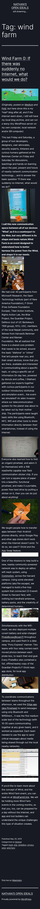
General (18, 842)
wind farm (11, 848)
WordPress (26, 899)
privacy (30, 845)
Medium (29, 104)
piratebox (22, 845)
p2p (15, 845)
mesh (11, 845)
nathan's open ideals (17, 893)
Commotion (8, 576)
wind (4, 848)
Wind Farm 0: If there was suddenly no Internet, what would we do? (16, 69)
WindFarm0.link (21, 797)
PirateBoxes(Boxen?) (13, 637)
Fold (4, 108)
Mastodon (17, 880)
